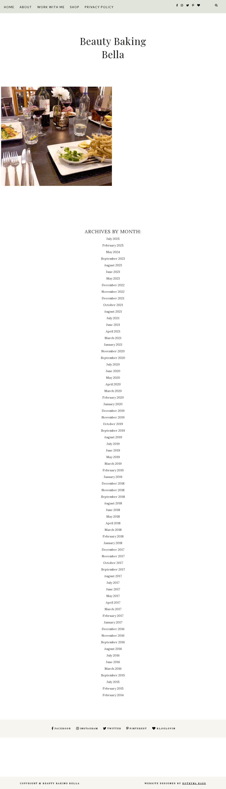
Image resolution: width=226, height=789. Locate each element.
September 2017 (113, 569)
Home (9, 7)
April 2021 (113, 331)
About (26, 7)
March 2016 (113, 669)
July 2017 (113, 583)
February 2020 (113, 397)
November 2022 (113, 292)
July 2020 (113, 364)
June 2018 (113, 510)
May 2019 (113, 457)
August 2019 (113, 437)
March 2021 (113, 338)
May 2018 (113, 517)
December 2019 (113, 411)
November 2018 (113, 490)
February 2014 (113, 695)
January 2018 (113, 543)
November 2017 (113, 556)
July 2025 (113, 239)
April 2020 (113, 384)
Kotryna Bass (194, 783)
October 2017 (113, 563)
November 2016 (113, 636)
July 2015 (113, 682)
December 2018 (113, 483)
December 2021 (113, 298)
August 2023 (113, 265)
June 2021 (113, 325)
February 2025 (113, 245)
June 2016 (113, 662)
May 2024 (113, 252)
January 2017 (113, 622)
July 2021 (113, 318)
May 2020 (113, 378)
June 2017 (113, 589)
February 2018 (113, 536)
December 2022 (113, 285)
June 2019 (113, 450)
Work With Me (51, 7)
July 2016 (113, 655)
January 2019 (113, 477)
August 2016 (113, 649)
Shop (74, 7)
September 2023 (113, 259)
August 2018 (113, 503)
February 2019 (113, 470)
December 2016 (113, 629)
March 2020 (113, 391)
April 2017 (113, 602)
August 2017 (113, 576)
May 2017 (113, 596)
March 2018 (113, 530)
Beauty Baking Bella (113, 47)
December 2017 (113, 550)
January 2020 (113, 404)
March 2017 (113, 609)
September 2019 (113, 431)
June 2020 (113, 371)
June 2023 (113, 272)
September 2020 (113, 358)
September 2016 (113, 642)
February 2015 (113, 688)
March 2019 (113, 464)
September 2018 (113, 497)
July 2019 (113, 444)
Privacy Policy (99, 7)
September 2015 (113, 675)
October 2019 (113, 424)
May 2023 (113, 278)
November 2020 (113, 351)
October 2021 (113, 305)
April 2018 (113, 523)
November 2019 (113, 417)
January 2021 (113, 345)
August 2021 (113, 311)
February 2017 (113, 616)
